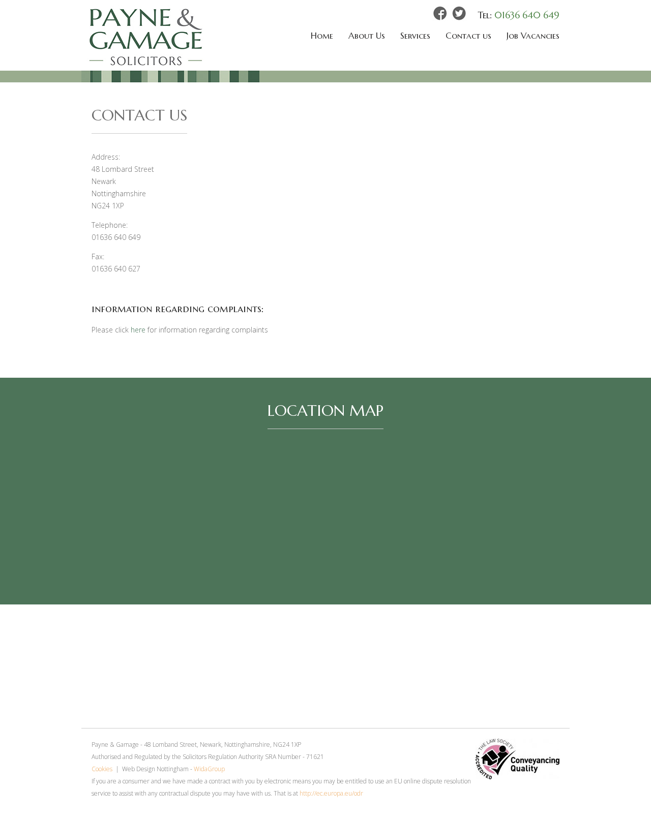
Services (415, 35)
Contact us (468, 35)
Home (322, 35)
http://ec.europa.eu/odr (331, 793)
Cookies (102, 769)
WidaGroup (209, 769)
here (138, 330)
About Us (366, 35)
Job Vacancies (533, 35)
